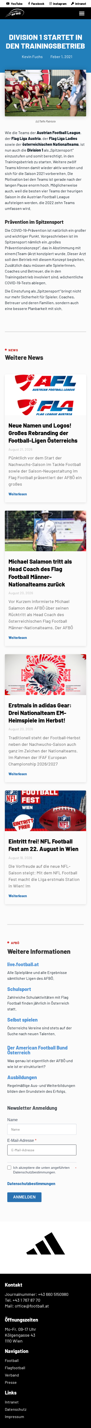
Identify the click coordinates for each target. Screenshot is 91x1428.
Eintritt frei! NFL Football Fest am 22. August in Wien (43, 845)
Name (12, 1120)
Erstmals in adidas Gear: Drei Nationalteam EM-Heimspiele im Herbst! (40, 713)
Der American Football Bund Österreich (37, 1050)
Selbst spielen (22, 1020)
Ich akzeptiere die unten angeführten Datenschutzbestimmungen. (41, 1170)
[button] (81, 13)
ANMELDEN (24, 1197)
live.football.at (23, 964)
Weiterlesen (17, 494)
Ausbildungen (22, 1077)
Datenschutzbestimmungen (31, 1183)
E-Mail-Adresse (21, 1141)
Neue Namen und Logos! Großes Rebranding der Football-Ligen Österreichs (42, 433)
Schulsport (19, 989)
